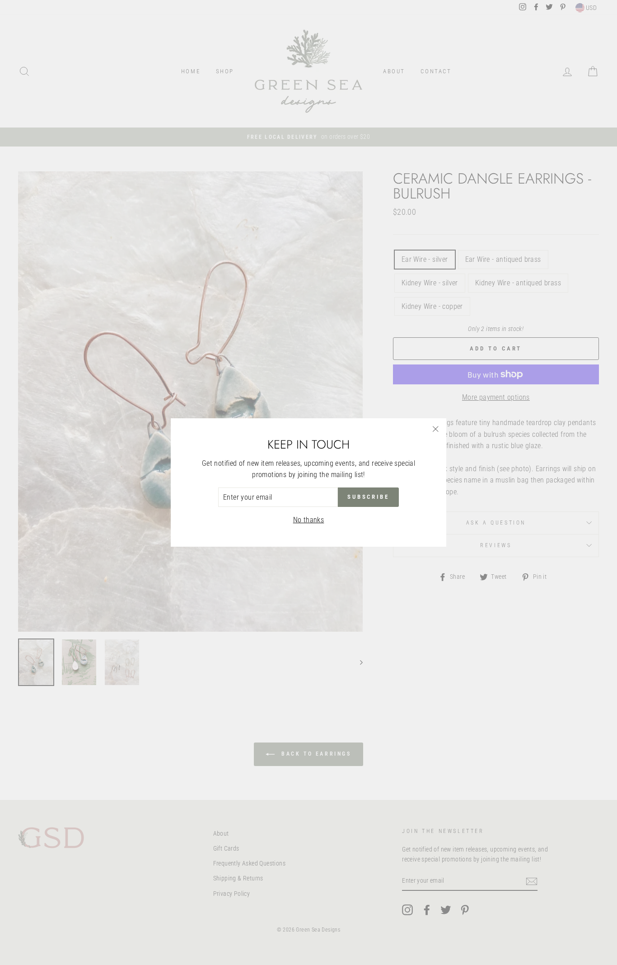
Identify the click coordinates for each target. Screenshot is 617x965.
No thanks (308, 520)
